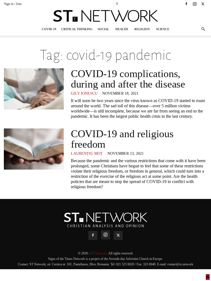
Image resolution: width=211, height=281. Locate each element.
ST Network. (99, 253)
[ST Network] (105, 16)
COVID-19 (49, 29)
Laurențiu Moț (87, 153)
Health (121, 29)
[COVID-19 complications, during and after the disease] (34, 88)
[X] (203, 4)
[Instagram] (194, 4)
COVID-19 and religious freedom (122, 139)
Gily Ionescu (84, 93)
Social (103, 29)
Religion (142, 29)
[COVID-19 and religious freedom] (34, 149)
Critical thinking (77, 29)
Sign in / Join (12, 4)
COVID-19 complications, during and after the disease (128, 79)
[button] (203, 29)
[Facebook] (186, 4)
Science (162, 29)
